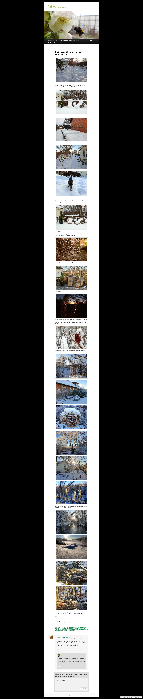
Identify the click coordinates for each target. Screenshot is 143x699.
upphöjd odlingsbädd (58, 630)
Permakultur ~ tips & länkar (89, 40)
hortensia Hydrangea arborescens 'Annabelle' (70, 628)
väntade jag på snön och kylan (74, 84)
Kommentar (84, 688)
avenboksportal (71, 627)
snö (77, 629)
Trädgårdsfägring (58, 614)
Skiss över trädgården (64, 40)
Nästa (93, 46)
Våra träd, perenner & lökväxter (74, 40)
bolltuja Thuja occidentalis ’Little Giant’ (81, 627)
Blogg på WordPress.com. (71, 695)
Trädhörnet (86, 629)
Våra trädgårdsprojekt (51, 42)
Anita (57, 637)
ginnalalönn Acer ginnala (59, 628)
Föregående (89, 46)
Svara (58, 650)
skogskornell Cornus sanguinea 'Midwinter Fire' (69, 629)
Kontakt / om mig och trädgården (53, 40)
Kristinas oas (53, 6)
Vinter (64, 627)
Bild (56, 50)
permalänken (72, 630)
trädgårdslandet (81, 629)
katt (79, 628)
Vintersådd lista (59, 42)
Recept (82, 40)
